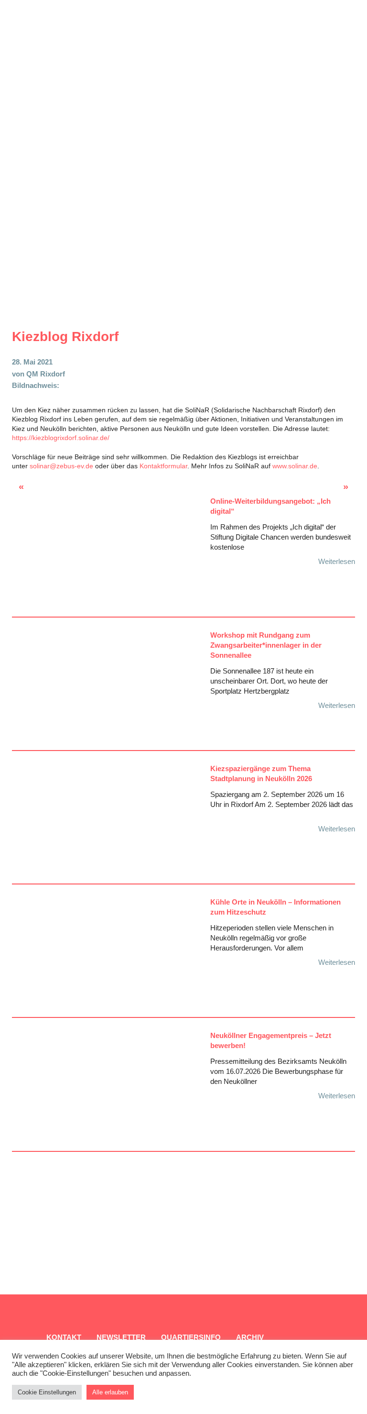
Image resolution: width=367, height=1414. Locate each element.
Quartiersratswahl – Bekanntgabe (330, 489)
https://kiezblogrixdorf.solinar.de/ (60, 438)
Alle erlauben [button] (110, 1392)
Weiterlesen (336, 561)
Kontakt (63, 1337)
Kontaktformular (163, 466)
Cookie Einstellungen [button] (47, 1392)
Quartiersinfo (191, 1337)
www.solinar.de (294, 466)
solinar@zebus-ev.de (61, 466)
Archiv (250, 1337)
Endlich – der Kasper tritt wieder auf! (37, 489)
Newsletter (121, 1337)
